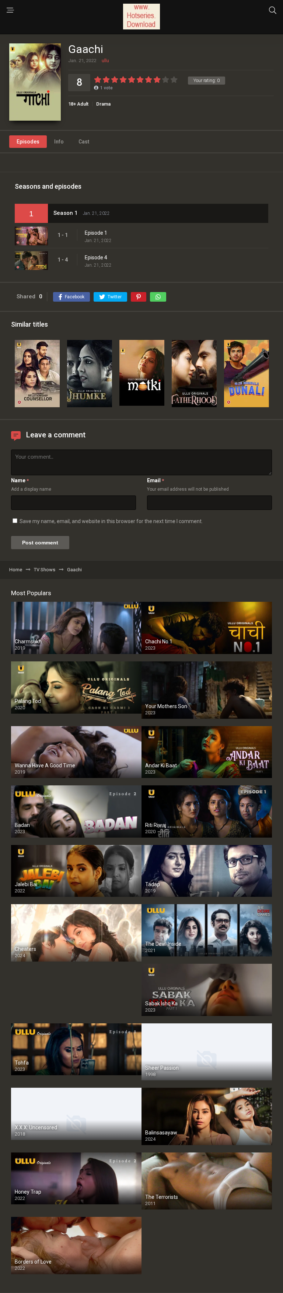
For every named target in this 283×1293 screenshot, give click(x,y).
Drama (103, 104)
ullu (105, 60)
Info (59, 142)
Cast (83, 142)
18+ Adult (78, 104)
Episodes (28, 142)
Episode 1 (96, 233)
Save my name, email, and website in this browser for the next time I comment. (111, 521)
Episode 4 (96, 257)
